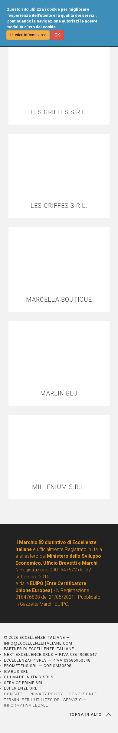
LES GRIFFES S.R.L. (59, 112)
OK (57, 35)
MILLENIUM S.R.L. (59, 487)
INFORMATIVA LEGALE (26, 705)
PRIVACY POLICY (46, 694)
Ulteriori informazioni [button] (28, 35)
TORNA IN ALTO (86, 714)
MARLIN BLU (59, 393)
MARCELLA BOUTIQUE (59, 299)
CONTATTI (14, 694)
